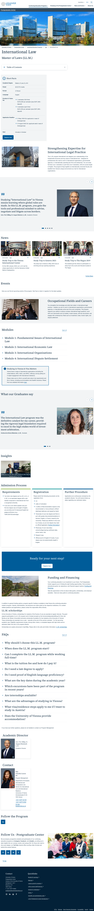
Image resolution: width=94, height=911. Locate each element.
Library (30, 892)
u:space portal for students (34, 883)
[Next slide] (91, 182)
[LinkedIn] (9, 894)
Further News (89, 276)
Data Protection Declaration (69, 909)
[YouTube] (13, 894)
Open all (64, 330)
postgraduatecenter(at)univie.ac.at (14, 890)
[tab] (43, 228)
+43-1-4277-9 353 (21, 802)
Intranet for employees (33, 889)
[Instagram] (6, 894)
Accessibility (81, 909)
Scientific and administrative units (36, 895)
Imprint (86, 909)
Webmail (30, 880)
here (25, 382)
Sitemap (60, 909)
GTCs (55, 909)
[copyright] (92, 43)
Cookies (91, 909)
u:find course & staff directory (35, 886)
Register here (8, 137)
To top (4, 861)
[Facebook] (16, 894)
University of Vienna (6, 47)
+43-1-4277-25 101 (21, 800)
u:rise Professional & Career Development (38, 898)
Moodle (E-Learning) (33, 877)
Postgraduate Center (8, 10)
